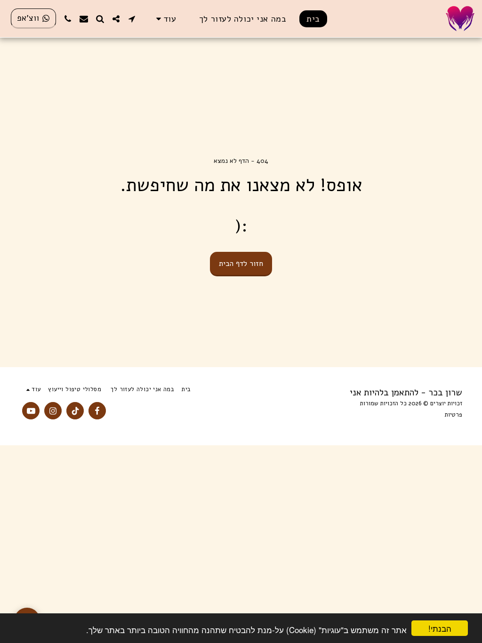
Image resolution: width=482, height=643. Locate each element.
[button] (131, 19)
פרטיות (453, 414)
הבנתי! (439, 628)
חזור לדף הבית (241, 263)
